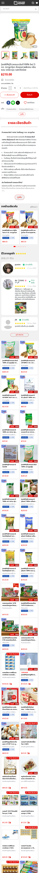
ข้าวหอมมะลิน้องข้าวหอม (26, 109)
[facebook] (8, 103)
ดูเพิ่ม (22, 114)
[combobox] (19, 9)
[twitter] (17, 102)
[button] (33, 3)
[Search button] (35, 9)
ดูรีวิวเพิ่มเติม (19, 335)
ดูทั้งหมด (33, 207)
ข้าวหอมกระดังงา (11, 109)
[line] (13, 103)
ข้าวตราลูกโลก (9, 79)
